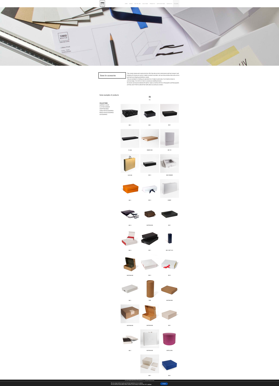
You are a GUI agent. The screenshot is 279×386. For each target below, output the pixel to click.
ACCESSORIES (103, 114)
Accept (164, 383)
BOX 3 (149, 175)
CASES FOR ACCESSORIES (106, 110)
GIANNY (169, 200)
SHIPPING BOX (150, 225)
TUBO (150, 300)
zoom (127, 113)
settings (149, 384)
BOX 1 (130, 125)
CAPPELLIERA (169, 350)
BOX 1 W (169, 150)
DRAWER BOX (150, 150)
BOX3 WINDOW (169, 175)
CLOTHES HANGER (105, 107)
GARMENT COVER (104, 105)
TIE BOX (130, 150)
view (133, 113)
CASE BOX (130, 175)
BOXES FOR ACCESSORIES (107, 112)
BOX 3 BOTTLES (169, 250)
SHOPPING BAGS (104, 108)
